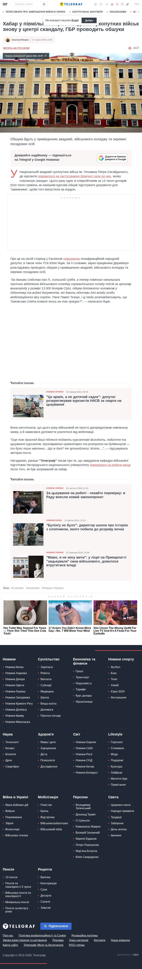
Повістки (46, 804)
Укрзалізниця (84, 701)
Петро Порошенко (87, 844)
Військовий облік (51, 829)
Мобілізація (48, 797)
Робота (45, 673)
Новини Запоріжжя (17, 697)
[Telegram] (106, 4)
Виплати (46, 679)
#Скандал (17, 588)
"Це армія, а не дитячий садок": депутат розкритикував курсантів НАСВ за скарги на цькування (83, 400)
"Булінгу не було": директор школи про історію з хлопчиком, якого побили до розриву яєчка (87, 527)
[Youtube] (112, 4)
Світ (76, 734)
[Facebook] (95, 4)
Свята (113, 797)
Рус (136, 4)
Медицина (47, 691)
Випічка (45, 877)
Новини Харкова (16, 673)
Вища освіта (48, 703)
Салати (45, 901)
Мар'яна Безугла (86, 850)
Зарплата (47, 667)
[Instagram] (122, 4)
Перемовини (13, 817)
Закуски (46, 907)
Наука (8, 734)
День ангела (119, 829)
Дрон (8, 760)
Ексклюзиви (118, 11)
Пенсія (8, 869)
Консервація (49, 883)
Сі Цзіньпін (83, 820)
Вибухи (10, 811)
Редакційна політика (85, 935)
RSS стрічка (77, 945)
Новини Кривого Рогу (19, 703)
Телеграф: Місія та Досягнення (43, 945)
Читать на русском (16, 48)
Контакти (99, 940)
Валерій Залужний (88, 832)
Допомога (47, 709)
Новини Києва (54, 520)
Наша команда (120, 940)
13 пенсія (11, 877)
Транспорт (82, 677)
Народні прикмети (122, 811)
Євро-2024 (118, 691)
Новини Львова (15, 691)
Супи (44, 889)
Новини (9, 659)
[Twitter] (117, 4)
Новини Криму (14, 715)
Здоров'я (46, 734)
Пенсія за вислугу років (16, 910)
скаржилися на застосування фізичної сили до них (74, 176)
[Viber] (101, 4)
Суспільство (48, 659)
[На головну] (71, 4)
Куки (75, 20)
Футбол (115, 667)
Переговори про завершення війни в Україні (35, 11)
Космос (10, 748)
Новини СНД (84, 760)
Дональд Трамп (86, 814)
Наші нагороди (78, 940)
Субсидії (46, 685)
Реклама (58, 940)
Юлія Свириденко (87, 857)
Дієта (44, 754)
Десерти (46, 895)
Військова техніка (16, 835)
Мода (114, 754)
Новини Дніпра (15, 679)
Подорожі (117, 760)
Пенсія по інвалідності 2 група (18, 885)
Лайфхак (116, 772)
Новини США (84, 748)
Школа (45, 697)
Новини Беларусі (87, 772)
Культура (116, 766)
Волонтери (12, 829)
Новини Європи (86, 742)
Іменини (116, 835)
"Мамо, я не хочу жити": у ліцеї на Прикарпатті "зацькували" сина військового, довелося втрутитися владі (86, 561)
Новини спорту (121, 659)
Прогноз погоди (51, 715)
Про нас (8, 935)
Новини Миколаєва (17, 721)
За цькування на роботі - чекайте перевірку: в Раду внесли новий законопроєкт (85, 495)
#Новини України (53, 588)
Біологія (10, 754)
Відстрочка (48, 817)
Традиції (116, 817)
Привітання (118, 784)
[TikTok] (127, 4)
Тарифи (81, 689)
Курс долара (84, 695)
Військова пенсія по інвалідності (18, 894)
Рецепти (45, 869)
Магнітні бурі (119, 778)
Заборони (117, 823)
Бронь (44, 811)
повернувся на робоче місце (110, 465)
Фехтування (118, 697)
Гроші (79, 671)
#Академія (32, 588)
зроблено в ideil (128, 955)
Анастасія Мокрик (20, 40)
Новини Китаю (85, 766)
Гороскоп (117, 742)
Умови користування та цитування (25, 940)
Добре (89, 20)
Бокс (114, 673)
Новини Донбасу (16, 709)
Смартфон (12, 766)
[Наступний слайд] (138, 11)
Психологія (48, 760)
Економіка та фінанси (84, 661)
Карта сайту (10, 945)
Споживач (117, 748)
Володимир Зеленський (83, 806)
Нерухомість (84, 683)
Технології (12, 742)
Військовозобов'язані (54, 823)
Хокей (115, 685)
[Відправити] (44, 4)
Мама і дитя (48, 742)
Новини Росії (84, 754)
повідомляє (71, 258)
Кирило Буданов (86, 838)
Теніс (114, 679)
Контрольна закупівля (87, 11)
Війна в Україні (15, 797)
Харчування (48, 748)
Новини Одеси (14, 685)
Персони (80, 797)
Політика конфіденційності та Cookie (42, 935)
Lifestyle (115, 734)
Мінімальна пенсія (17, 902)
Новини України (54, 392)
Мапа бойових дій (16, 804)
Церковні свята (121, 804)
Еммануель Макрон (88, 826)
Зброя (9, 823)
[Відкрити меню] (5, 4)
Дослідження (49, 766)
